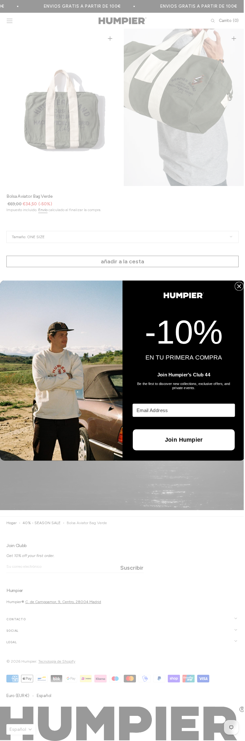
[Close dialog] (237, 286)
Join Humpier (181, 440)
